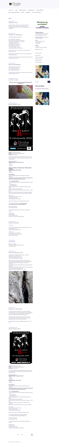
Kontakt (22, 12)
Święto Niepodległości (15, 64)
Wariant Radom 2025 (14, 104)
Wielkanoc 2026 (13, 22)
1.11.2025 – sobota (13, 80)
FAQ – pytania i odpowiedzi (36, 12)
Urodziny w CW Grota (39, 10)
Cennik (16, 10)
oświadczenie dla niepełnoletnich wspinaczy (42, 88)
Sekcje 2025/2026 (14, 223)
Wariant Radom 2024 (14, 329)
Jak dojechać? (28, 12)
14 (22, 434)
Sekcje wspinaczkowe (22, 10)
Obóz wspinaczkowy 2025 (16, 252)
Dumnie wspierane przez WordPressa (14, 441)
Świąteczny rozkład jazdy (15, 34)
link (41, 38)
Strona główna (11, 10)
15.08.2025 (12, 241)
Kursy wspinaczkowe (31, 10)
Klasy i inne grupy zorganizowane (14, 12)
